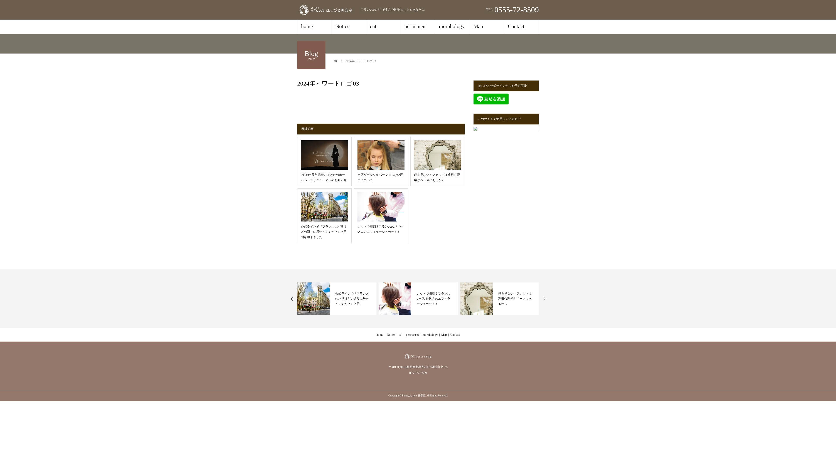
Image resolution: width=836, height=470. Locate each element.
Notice (342, 26)
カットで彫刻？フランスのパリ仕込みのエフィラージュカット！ (433, 299)
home (307, 26)
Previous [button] (292, 299)
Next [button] (544, 299)
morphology (452, 26)
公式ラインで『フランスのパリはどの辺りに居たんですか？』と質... (352, 299)
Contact (516, 26)
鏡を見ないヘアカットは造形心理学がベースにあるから (515, 299)
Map (478, 26)
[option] (336, 298)
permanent (416, 26)
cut (373, 26)
